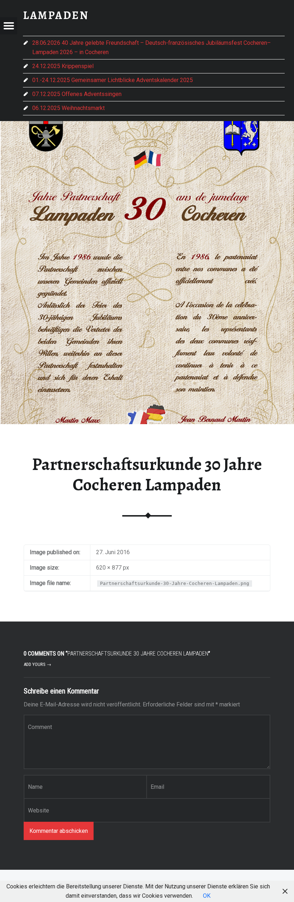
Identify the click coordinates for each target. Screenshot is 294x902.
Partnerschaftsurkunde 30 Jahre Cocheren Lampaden (147, 474)
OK (206, 895)
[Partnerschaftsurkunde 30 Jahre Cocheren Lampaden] (147, 125)
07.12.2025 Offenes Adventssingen (77, 94)
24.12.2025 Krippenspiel (63, 66)
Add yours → (37, 664)
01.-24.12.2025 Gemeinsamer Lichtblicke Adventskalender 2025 (112, 80)
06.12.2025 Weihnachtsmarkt (68, 108)
